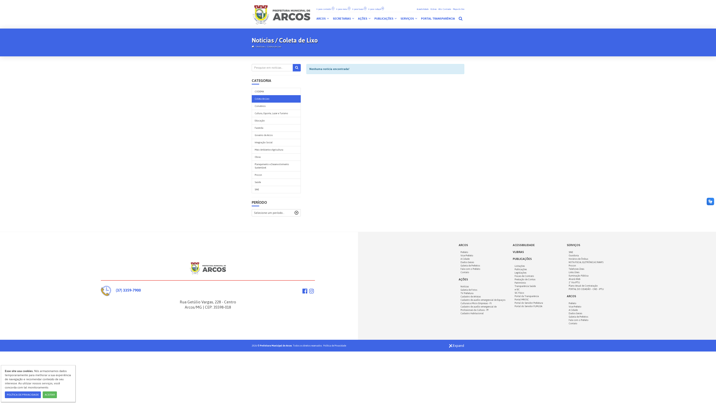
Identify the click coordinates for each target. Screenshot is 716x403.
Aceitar (50, 394)
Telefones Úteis (576, 269)
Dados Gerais (467, 262)
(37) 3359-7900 (128, 290)
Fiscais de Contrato (524, 276)
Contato (465, 272)
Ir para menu (343, 9)
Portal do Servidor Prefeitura (529, 303)
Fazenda (259, 128)
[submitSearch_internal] (297, 67)
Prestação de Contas (525, 279)
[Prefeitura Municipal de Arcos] (281, 14)
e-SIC (517, 289)
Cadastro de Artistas (471, 296)
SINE (257, 189)
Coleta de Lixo (274, 47)
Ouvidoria (574, 255)
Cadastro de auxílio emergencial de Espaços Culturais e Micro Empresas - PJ (483, 302)
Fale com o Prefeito (470, 269)
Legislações (520, 273)
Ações (363, 18)
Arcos (321, 18)
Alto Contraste (444, 9)
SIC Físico (519, 293)
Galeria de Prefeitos (470, 265)
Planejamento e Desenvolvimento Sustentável (272, 166)
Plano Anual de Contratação (583, 286)
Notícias (261, 47)
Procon (258, 175)
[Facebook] (304, 292)
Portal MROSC (522, 299)
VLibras (433, 9)
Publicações (384, 18)
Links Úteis (574, 272)
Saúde (258, 182)
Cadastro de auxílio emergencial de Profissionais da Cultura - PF (479, 308)
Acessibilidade (422, 9)
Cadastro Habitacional (472, 313)
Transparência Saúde (525, 286)
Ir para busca (359, 9)
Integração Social (264, 142)
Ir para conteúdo (325, 9)
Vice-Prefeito (467, 255)
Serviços (408, 18)
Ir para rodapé (375, 9)
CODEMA (259, 91)
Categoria (261, 80)
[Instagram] (311, 292)
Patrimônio (520, 283)
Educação (260, 120)
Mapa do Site (458, 9)
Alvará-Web (574, 279)
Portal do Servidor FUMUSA (528, 306)
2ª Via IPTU (574, 282)
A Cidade (465, 259)
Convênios (260, 106)
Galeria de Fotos (469, 290)
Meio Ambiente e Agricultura (269, 150)
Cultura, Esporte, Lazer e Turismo (271, 113)
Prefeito (464, 252)
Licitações (520, 266)
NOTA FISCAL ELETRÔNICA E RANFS (586, 262)
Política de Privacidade (334, 345)
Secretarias (342, 18)
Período (259, 202)
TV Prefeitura (467, 293)
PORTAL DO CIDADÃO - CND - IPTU (586, 289)
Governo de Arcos (264, 135)
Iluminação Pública (578, 276)
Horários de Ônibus (578, 259)
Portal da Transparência (527, 296)
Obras (258, 157)
